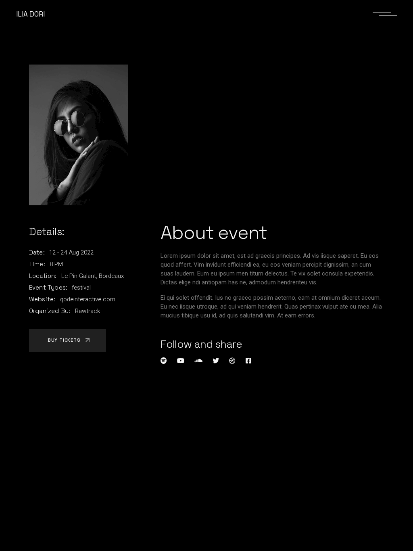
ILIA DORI (30, 14)
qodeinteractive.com (87, 299)
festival (81, 287)
